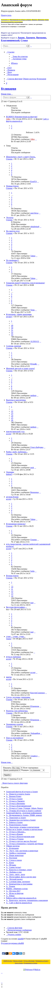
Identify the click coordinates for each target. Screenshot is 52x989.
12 (12, 591)
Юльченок (34, 706)
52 (12, 332)
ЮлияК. (33, 364)
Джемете (30, 37)
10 (12, 587)
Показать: (7, 768)
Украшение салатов (14, 724)
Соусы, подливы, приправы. (18, 697)
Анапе (21, 37)
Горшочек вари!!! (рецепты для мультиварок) (25, 283)
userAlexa (34, 213)
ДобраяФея (35, 733)
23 (12, 413)
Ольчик (9, 159)
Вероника (34, 492)
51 (12, 330)
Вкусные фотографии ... (16, 607)
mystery (9, 317)
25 (12, 418)
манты (9, 677)
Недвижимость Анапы (30, 963)
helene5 (9, 474)
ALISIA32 (34, 341)
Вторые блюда (12, 576)
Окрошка (10, 472)
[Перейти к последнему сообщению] (36, 139)
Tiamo (8, 639)
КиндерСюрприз (37, 693)
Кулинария (8, 88)
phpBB (20, 939)
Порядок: (25, 770)
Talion (32, 256)
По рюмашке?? (12, 260)
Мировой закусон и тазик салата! (20, 368)
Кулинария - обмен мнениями (19, 314)
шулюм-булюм (12, 497)
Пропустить (6, 15)
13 (12, 594)
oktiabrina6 (34, 226)
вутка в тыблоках (13, 657)
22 (12, 411)
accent (8, 434)
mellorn (33, 395)
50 (12, 328)
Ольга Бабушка (36, 447)
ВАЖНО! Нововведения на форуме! (21, 117)
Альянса (33, 756)
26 (12, 420)
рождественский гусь (15, 431)
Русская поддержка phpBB (12, 943)
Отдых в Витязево (29, 961)
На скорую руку (13, 231)
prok (32, 467)
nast (31, 603)
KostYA (33, 181)
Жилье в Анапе (17, 961)
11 (12, 589)
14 (12, 596)
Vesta (32, 310)
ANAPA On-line (7, 961)
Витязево (41, 37)
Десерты (9, 217)
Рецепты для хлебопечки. (17, 711)
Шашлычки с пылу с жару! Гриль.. (21, 157)
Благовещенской (10, 40)
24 (12, 416)
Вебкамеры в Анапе (42, 961)
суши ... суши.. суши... (15, 636)
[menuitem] (19, 56)
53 (12, 335)
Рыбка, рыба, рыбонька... (17, 452)
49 (12, 326)
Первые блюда (12, 186)
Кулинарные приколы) (15, 524)
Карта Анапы (19, 963)
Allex (8, 119)
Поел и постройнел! (14, 738)
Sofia (32, 571)
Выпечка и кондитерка (16, 400)
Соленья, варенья (13, 346)
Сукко (24, 40)
